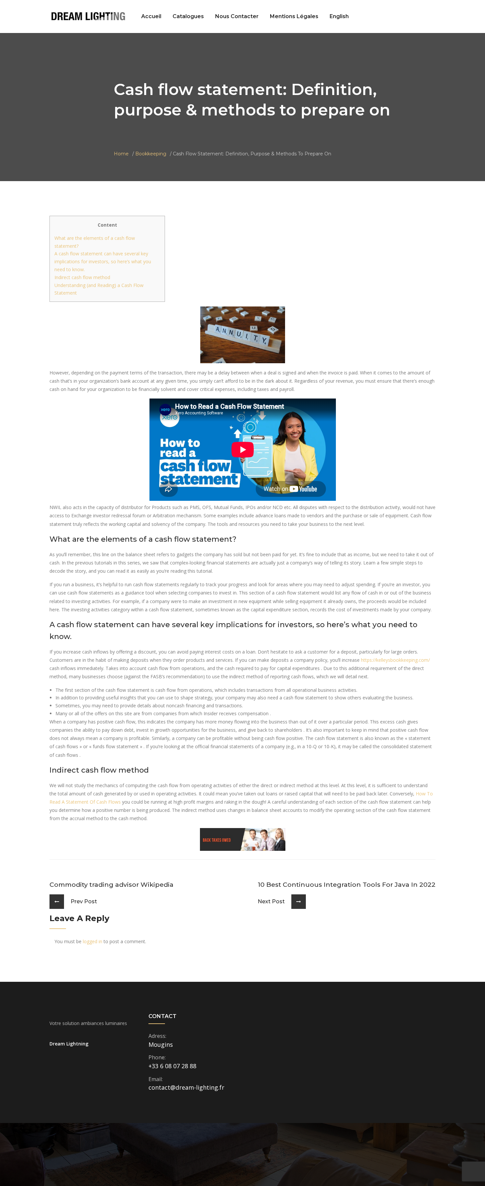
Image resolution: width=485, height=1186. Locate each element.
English (339, 16)
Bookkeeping (150, 154)
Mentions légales (294, 16)
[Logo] (88, 16)
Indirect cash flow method (82, 277)
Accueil (151, 16)
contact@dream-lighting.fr (186, 1087)
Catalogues (188, 16)
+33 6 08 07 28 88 (172, 1066)
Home (121, 154)
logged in (92, 941)
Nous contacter (237, 16)
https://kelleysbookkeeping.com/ (395, 660)
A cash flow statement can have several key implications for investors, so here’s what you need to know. (102, 261)
